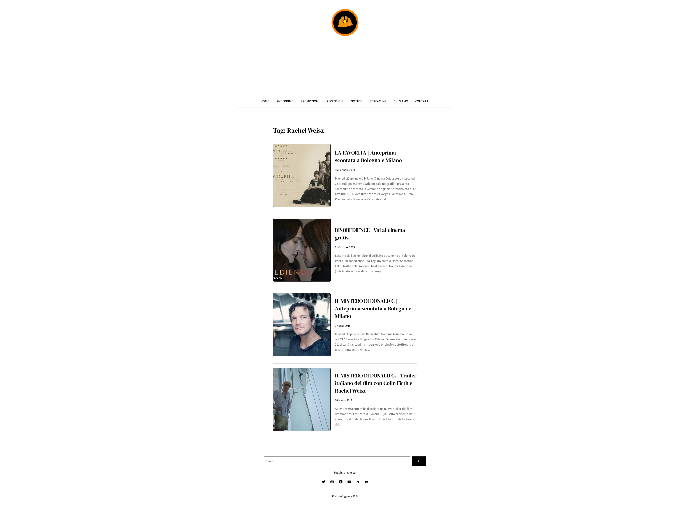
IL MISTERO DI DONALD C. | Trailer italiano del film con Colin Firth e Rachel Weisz (376, 383)
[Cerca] (419, 461)
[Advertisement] (345, 65)
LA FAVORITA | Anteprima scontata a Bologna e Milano (368, 156)
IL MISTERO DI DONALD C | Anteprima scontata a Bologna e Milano (373, 308)
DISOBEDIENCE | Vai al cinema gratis (370, 233)
